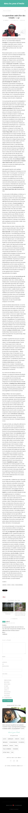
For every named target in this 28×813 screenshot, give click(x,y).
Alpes (4, 738)
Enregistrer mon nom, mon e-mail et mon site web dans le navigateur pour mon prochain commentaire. (7, 689)
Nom (4, 656)
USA (12, 752)
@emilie (7, 20)
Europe (4, 584)
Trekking (15, 748)
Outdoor (22, 20)
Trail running (18, 584)
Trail (13, 584)
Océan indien (13, 742)
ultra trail (6, 752)
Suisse (11, 745)
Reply (4, 621)
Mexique (5, 742)
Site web (4, 673)
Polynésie (21, 742)
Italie (8, 584)
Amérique (10, 738)
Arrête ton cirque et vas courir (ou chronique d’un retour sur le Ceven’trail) (20, 614)
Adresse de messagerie (5, 665)
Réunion (5, 745)
